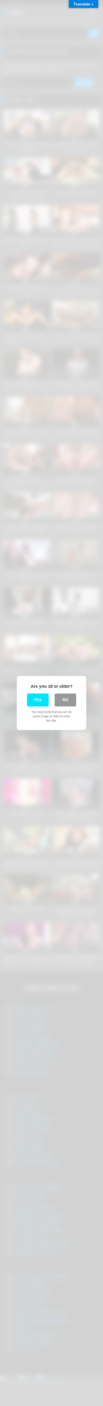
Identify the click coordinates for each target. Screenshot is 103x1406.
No (65, 700)
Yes (38, 700)
